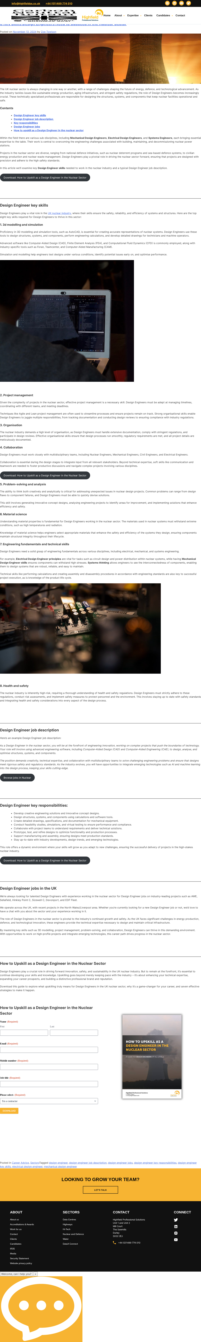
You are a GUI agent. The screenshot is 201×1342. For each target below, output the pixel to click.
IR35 (12, 1248)
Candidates (163, 15)
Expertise (133, 15)
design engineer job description (88, 1162)
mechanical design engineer (60, 1166)
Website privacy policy (21, 1263)
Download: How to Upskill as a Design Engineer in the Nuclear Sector (45, 177)
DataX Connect (70, 1244)
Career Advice (20, 1162)
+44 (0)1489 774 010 (59, 3)
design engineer (58, 1162)
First (2, 1026)
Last (52, 1026)
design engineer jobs (120, 1162)
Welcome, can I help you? (16, 1273)
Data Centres (69, 1219)
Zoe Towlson (48, 31)
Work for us (16, 1229)
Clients (148, 15)
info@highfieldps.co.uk (26, 3)
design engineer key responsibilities (155, 1162)
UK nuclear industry (59, 213)
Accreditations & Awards (22, 1224)
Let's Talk (100, 1190)
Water (66, 1239)
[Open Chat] (41, 1309)
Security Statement (19, 1258)
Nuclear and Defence (73, 1234)
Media (13, 1253)
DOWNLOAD (9, 1110)
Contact (180, 15)
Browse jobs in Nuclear (17, 777)
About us (14, 1219)
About (118, 15)
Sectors (34, 1162)
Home (107, 15)
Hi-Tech (66, 1229)
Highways (67, 1224)
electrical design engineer (27, 1166)
